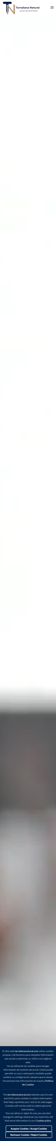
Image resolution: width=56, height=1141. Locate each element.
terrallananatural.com (26, 1051)
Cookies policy (43, 1120)
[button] (52, 7)
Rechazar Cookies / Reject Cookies (28, 1134)
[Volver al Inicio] (21, 7)
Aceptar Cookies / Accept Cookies (29, 1128)
